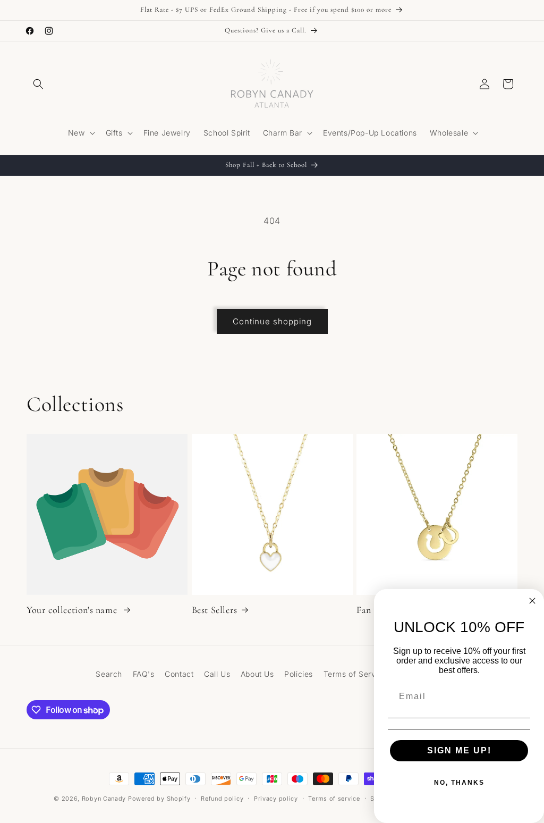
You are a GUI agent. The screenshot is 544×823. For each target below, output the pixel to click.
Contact (179, 673)
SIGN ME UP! (459, 750)
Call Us (217, 673)
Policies (298, 673)
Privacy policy (276, 798)
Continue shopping (272, 321)
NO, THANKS (459, 782)
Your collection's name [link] (73, 610)
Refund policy (222, 798)
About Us (257, 673)
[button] (38, 84)
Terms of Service (355, 673)
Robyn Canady (104, 798)
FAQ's (144, 673)
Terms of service (334, 798)
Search (109, 673)
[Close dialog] (532, 600)
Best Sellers (214, 610)
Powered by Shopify (159, 798)
